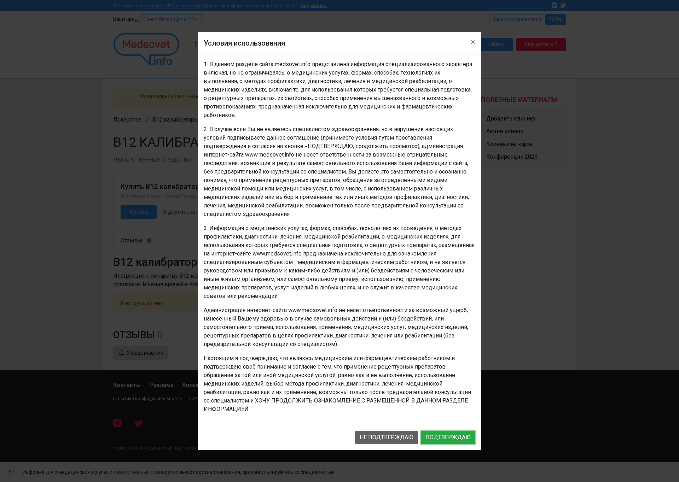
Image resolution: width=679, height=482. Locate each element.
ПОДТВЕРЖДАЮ (448, 437)
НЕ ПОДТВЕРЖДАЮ (386, 437)
